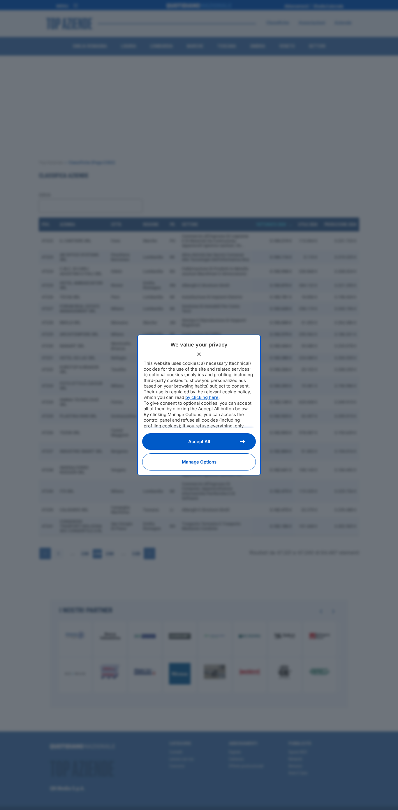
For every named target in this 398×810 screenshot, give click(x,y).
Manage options (199, 462)
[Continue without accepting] (199, 354)
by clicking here (202, 397)
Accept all (199, 441)
